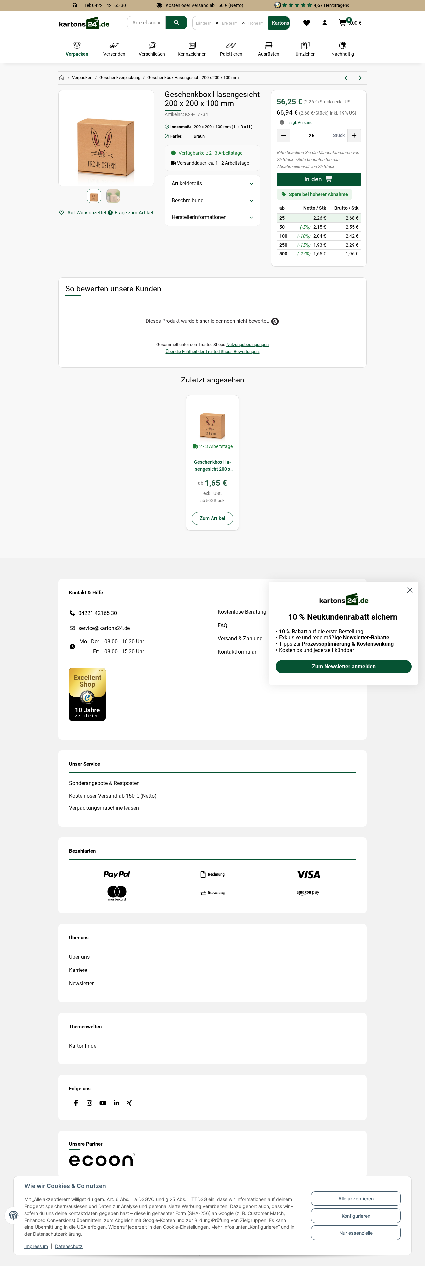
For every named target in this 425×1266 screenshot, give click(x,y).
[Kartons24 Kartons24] (61, 78)
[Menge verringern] (283, 135)
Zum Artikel (212, 518)
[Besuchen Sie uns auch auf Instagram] (89, 1103)
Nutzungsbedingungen (247, 344)
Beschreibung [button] (188, 200)
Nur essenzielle (356, 1233)
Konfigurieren (356, 1216)
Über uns (79, 957)
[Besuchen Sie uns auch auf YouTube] (103, 1103)
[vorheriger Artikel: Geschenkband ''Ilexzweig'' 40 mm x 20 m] (346, 78)
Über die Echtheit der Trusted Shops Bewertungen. (213, 351)
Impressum (36, 1246)
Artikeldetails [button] (187, 183)
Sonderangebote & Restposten (104, 783)
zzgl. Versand (301, 122)
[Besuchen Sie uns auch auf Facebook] (76, 1103)
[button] (324, 23)
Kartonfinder (83, 1046)
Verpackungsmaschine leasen (104, 808)
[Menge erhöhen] (354, 135)
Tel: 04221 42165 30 (105, 5)
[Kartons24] (84, 22)
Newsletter (81, 983)
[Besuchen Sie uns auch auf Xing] (129, 1103)
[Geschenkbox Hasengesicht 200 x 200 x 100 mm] (212, 422)
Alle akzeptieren (356, 1198)
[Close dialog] (410, 590)
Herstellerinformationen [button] (199, 217)
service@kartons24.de (104, 628)
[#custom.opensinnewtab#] (87, 694)
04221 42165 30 (97, 613)
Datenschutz (69, 1246)
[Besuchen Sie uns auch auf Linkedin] (116, 1103)
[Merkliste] (306, 23)
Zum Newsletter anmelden (344, 666)
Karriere (78, 970)
